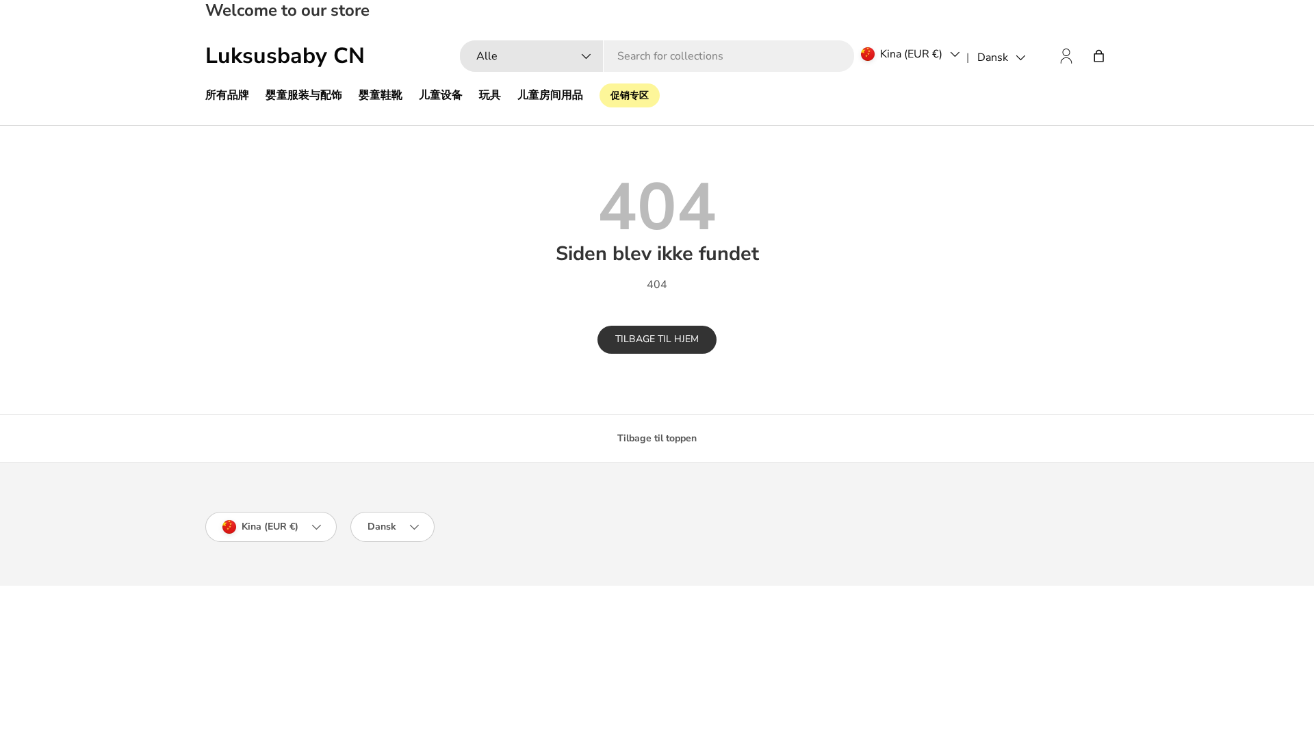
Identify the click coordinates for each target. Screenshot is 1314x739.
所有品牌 (227, 95)
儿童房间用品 (550, 95)
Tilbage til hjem (657, 339)
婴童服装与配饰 (304, 95)
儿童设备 (441, 95)
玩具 (490, 95)
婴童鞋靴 (380, 95)
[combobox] (657, 56)
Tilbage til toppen (657, 438)
